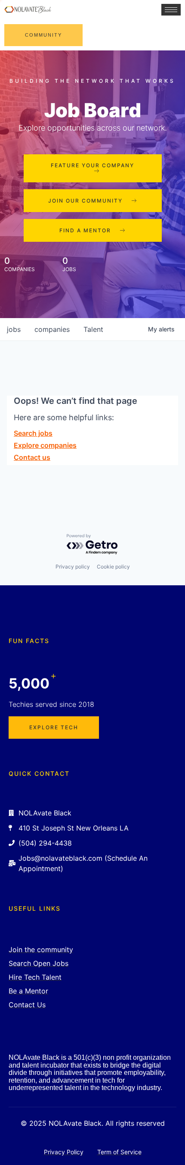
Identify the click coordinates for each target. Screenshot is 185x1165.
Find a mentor (85, 230)
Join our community (85, 200)
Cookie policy (113, 566)
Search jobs (33, 433)
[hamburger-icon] (171, 10)
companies (52, 329)
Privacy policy (73, 566)
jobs (14, 329)
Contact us (32, 457)
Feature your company (92, 165)
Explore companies (45, 445)
